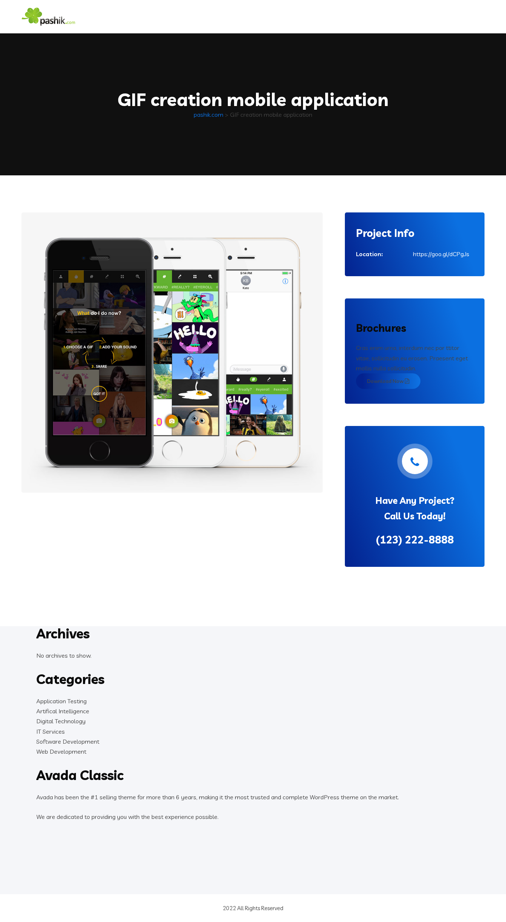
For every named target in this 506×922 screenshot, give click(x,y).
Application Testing (61, 701)
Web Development (61, 751)
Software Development (67, 741)
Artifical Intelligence (62, 711)
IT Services (50, 731)
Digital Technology (61, 721)
